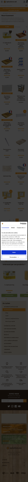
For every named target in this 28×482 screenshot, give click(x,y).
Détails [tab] (13, 227)
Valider (14, 252)
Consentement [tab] (5, 227)
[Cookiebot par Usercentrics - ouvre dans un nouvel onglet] (20, 224)
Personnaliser (13, 257)
